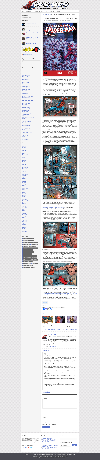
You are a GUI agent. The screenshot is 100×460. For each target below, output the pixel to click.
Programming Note (33, 248)
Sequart (23, 118)
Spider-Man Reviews (26, 125)
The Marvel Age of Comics (27, 132)
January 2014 (24, 185)
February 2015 (25, 167)
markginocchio (56, 335)
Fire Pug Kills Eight (26, 103)
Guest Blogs (34, 242)
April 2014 (24, 181)
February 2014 (25, 184)
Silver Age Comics (25, 120)
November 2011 (25, 220)
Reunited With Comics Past (31, 23)
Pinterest (28, 447)
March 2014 (24, 182)
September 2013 (25, 191)
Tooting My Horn (27, 263)
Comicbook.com (25, 92)
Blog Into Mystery (25, 79)
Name (44, 410)
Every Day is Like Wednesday (28, 100)
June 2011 (24, 227)
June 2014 (24, 178)
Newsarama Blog (25, 114)
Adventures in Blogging (28, 238)
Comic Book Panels (26, 86)
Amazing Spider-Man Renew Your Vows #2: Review (71, 325)
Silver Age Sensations (26, 121)
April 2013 (24, 198)
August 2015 (24, 158)
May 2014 (24, 179)
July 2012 (24, 209)
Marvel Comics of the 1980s (27, 108)
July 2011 (24, 225)
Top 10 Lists (34, 263)
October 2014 (24, 172)
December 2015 (25, 154)
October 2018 (24, 145)
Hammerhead (71, 329)
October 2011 (24, 221)
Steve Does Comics (26, 128)
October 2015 (24, 157)
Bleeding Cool (25, 78)
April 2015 (24, 164)
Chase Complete (29, 11)
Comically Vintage (25, 90)
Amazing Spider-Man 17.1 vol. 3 (50, 329)
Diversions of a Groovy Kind (27, 96)
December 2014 (25, 170)
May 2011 (24, 228)
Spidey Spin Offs (33, 259)
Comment (44, 398)
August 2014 (24, 175)
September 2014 (25, 174)
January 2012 (24, 217)
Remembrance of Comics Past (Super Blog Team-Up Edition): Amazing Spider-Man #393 (32, 29)
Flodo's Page (24, 104)
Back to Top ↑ (74, 430)
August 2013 (24, 192)
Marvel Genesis (25, 111)
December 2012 (25, 203)
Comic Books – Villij (26, 89)
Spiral (76, 329)
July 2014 (24, 177)
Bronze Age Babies (25, 80)
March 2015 (24, 165)
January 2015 (24, 168)
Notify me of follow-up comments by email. (52, 422)
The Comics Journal (26, 129)
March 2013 (24, 199)
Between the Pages (26, 76)
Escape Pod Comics (26, 97)
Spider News (25, 259)
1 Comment (68, 20)
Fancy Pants (53, 454)
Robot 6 (23, 115)
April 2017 (24, 150)
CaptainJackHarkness (70, 454)
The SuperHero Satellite (26, 133)
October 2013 (24, 189)
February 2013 (25, 200)
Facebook (26, 447)
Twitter (31, 447)
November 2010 (25, 232)
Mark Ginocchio (48, 20)
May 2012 (24, 211)
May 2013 (24, 196)
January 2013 (24, 202)
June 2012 (24, 210)
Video (32, 267)
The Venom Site (25, 135)
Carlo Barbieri (59, 329)
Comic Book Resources (26, 87)
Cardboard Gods (25, 83)
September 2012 (25, 206)
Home (23, 11)
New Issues (48, 14)
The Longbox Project (26, 131)
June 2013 (24, 195)
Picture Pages (32, 246)
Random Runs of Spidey (28, 252)
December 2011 (25, 218)
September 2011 (25, 223)
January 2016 (24, 153)
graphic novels (26, 242)
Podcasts (25, 248)
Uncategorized (26, 267)
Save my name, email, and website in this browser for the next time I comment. (59, 419)
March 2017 (24, 151)
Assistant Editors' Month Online (28, 75)
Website (44, 417)
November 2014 (25, 171)
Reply (74, 387)
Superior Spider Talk (27, 54)
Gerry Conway (65, 329)
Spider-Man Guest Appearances (30, 257)
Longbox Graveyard (26, 107)
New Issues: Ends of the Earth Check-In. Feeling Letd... (47, 325)
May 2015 (24, 163)
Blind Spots (25, 240)
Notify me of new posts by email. (49, 424)
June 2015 (24, 161)
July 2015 (24, 160)
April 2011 (24, 230)
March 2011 (24, 231)
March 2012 (24, 214)
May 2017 (24, 149)
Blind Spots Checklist (50, 11)
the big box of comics (28, 261)
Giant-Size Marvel (25, 106)
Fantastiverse (25, 101)
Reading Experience (27, 253)
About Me (58, 11)
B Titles (32, 240)
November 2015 (25, 156)
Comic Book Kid (25, 85)
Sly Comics (24, 122)
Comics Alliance (25, 93)
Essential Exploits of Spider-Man (28, 99)
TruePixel (42, 454)
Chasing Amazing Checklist (39, 11)
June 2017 (24, 147)
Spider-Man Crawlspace (27, 124)
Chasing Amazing (36, 454)
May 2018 (24, 146)
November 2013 (25, 188)
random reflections (27, 250)
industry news (26, 244)
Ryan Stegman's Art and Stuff (28, 117)
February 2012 (25, 216)
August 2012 (24, 207)
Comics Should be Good (26, 94)
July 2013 (24, 193)
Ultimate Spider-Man (27, 265)
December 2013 (25, 186)
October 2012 (24, 204)
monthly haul (34, 244)
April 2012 (24, 213)
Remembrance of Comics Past (29, 255)
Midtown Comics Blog (26, 113)
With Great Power (25, 136)
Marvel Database (25, 110)
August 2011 (24, 224)
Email (43, 414)
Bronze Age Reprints (26, 82)
